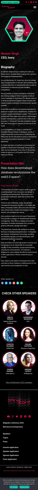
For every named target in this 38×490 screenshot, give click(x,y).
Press (5, 442)
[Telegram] (29, 416)
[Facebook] (36, 2)
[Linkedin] (34, 2)
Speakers (6, 434)
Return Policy (31, 471)
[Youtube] (31, 2)
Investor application (10, 447)
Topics (5, 438)
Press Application (10, 459)
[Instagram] (29, 2)
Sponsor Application (11, 455)
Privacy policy (24, 487)
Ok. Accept (13, 487)
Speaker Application (11, 451)
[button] (35, 7)
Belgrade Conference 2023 (13, 423)
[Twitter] (26, 2)
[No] (35, 484)
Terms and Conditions (9, 471)
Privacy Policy (21, 471)
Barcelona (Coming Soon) (13, 427)
